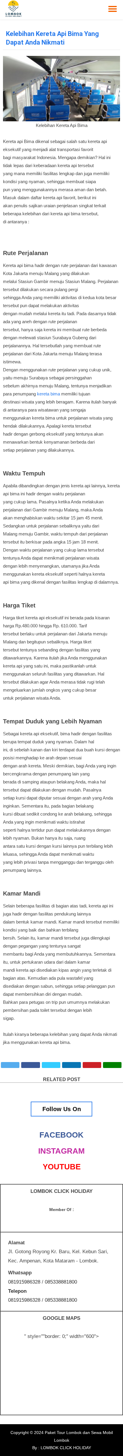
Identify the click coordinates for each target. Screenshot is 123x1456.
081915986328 (24, 1282)
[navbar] (112, 9)
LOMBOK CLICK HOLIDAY (65, 1447)
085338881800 (61, 1282)
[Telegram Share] (51, 1065)
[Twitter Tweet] (10, 1065)
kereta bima (48, 393)
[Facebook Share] (30, 1065)
